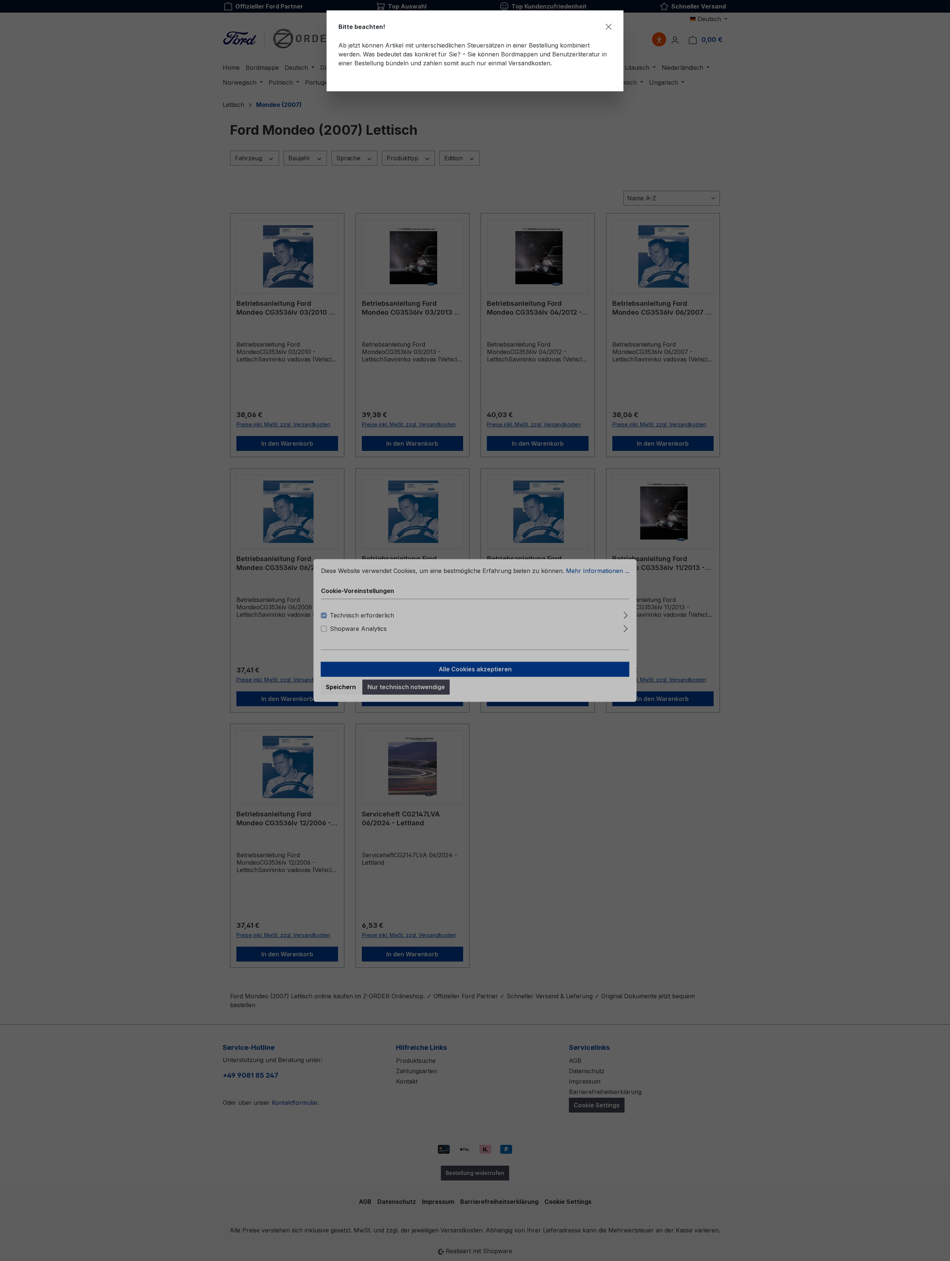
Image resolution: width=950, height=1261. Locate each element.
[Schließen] (609, 27)
